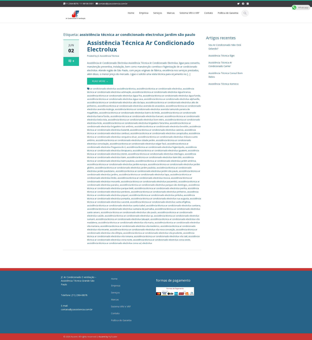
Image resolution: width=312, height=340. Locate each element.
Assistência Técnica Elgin (221, 55)
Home (131, 12)
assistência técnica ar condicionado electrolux (159, 88)
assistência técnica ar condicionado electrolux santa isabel (116, 205)
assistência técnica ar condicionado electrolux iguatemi (160, 150)
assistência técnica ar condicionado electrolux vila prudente (152, 232)
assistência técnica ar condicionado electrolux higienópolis (155, 147)
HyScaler (113, 336)
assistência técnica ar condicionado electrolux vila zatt (160, 236)
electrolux (147, 243)
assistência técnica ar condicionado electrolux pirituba (156, 195)
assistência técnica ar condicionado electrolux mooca (143, 177)
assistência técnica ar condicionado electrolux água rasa (115, 99)
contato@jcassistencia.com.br (113, 3)
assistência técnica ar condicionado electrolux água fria (114, 95)
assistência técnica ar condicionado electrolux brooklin (161, 126)
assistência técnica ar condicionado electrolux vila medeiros (129, 226)
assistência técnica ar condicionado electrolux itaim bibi (154, 157)
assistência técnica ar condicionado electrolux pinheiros (158, 191)
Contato (208, 12)
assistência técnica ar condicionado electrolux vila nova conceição (142, 229)
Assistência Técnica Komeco (223, 83)
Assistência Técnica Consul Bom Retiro (225, 75)
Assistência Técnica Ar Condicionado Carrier (220, 64)
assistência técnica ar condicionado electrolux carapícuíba (159, 133)
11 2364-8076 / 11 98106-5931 (80, 3)
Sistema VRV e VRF (189, 12)
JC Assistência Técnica (108, 55)
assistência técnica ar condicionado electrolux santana (173, 205)
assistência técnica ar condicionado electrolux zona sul (114, 243)
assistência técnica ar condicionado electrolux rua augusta (160, 198)
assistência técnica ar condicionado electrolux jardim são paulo (147, 171)
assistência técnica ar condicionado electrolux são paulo (128, 212)
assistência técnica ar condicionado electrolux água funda (171, 95)
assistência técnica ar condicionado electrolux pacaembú (149, 181)
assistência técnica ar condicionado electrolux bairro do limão (129, 112)
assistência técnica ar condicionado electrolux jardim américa (165, 160)
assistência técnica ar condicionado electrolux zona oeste (161, 239)
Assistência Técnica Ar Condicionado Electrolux (140, 46)
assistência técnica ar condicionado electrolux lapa (144, 174)
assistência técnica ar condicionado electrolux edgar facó (138, 143)
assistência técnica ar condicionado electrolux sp (129, 215)
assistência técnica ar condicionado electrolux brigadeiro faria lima (136, 123)
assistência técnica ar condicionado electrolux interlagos (156, 153)
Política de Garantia (228, 12)
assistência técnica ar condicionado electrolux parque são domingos (153, 184)
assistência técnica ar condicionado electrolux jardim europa (117, 164)
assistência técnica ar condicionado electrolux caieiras (157, 129)
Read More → (100, 81)
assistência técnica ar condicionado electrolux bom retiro (136, 119)
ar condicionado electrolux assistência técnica (113, 88)
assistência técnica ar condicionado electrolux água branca (161, 92)
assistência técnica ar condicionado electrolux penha (160, 188)
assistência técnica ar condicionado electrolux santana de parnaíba (120, 208)
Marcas (171, 12)
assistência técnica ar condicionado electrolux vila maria (126, 222)
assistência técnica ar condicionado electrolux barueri (136, 116)
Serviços (157, 12)
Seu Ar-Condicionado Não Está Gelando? (224, 46)
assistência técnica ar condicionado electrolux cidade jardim (125, 140)
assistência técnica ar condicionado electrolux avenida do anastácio (131, 105)
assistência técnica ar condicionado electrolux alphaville (171, 99)
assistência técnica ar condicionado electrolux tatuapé (122, 219)
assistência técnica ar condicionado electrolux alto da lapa (116, 102)
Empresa (143, 12)
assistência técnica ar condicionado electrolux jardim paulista (125, 167)
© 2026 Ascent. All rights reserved (79, 336)
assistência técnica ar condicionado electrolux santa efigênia (160, 201)
